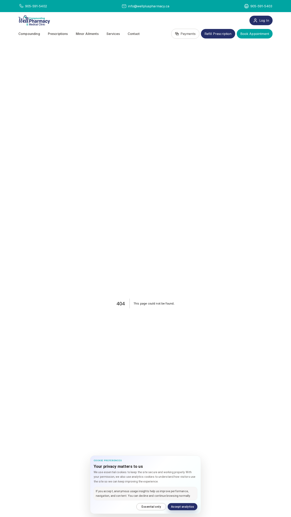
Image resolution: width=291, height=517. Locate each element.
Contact (134, 34)
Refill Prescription (218, 34)
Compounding (29, 34)
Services (113, 34)
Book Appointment (254, 34)
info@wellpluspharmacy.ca (148, 6)
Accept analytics (182, 506)
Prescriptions (58, 34)
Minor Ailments (87, 34)
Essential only (151, 506)
